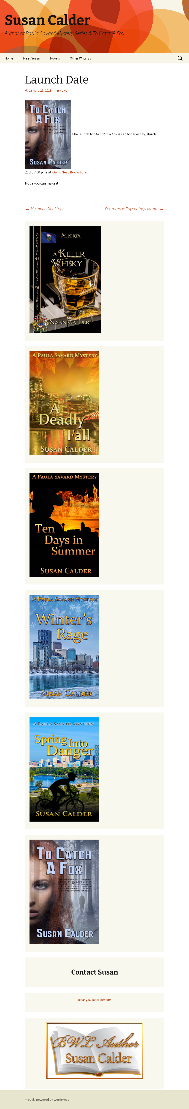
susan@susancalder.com (94, 1000)
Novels (55, 58)
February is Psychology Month (134, 209)
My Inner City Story (44, 209)
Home (9, 58)
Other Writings (80, 58)
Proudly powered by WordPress (47, 1099)
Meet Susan (31, 58)
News (63, 90)
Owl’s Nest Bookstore (69, 172)
